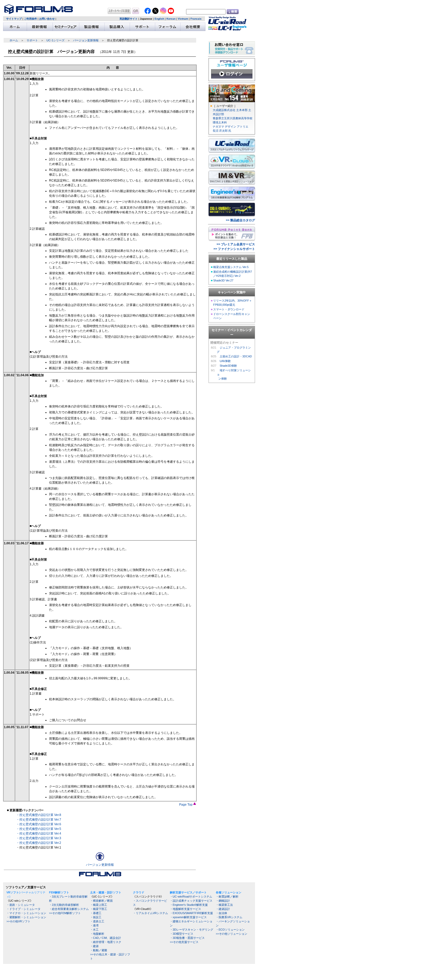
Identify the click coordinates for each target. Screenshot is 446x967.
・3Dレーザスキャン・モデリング (191, 929)
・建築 (94, 946)
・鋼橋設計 (223, 900)
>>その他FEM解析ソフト (65, 913)
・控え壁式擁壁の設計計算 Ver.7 (38, 819)
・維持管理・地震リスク (105, 942)
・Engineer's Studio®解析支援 (189, 904)
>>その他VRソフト (18, 921)
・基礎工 (95, 913)
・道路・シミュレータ (20, 904)
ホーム (14, 40)
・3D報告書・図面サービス (187, 937)
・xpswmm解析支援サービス (188, 917)
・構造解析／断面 (101, 900)
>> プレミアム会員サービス (236, 244)
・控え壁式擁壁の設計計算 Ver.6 (38, 824)
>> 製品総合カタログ (240, 220)
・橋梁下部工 (98, 908)
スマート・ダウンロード (228, 309)
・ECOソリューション (230, 929)
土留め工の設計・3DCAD (236, 356)
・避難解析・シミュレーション (26, 917)
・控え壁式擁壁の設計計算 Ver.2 (38, 843)
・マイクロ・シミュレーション (26, 913)
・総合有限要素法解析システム (69, 908)
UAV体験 (225, 361)
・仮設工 (95, 917)
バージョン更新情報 (86, 40)
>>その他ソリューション (231, 933)
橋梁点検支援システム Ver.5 (231, 267)
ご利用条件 (30, 18)
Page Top (186, 804)
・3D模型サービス (181, 933)
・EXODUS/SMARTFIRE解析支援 (191, 913)
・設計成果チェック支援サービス (191, 900)
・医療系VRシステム (229, 917)
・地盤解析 (97, 933)
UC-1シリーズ (55, 40)
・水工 (94, 929)
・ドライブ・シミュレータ (23, 908)
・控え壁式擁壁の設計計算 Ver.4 (38, 833)
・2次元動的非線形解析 (64, 904)
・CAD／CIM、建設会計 (105, 937)
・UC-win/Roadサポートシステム (191, 896)
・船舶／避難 (98, 950)
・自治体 (221, 913)
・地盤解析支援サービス (185, 908)
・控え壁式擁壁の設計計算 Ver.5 (38, 829)
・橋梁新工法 (224, 904)
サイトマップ (14, 18)
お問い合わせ (47, 18)
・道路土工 (97, 921)
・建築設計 (223, 908)
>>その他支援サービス (184, 942)
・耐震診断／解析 (227, 896)
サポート (32, 40)
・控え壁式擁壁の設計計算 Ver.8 (38, 815)
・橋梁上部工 (98, 904)
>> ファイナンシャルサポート (234, 249)
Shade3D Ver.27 (223, 280)
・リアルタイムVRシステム (150, 913)
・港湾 (94, 925)
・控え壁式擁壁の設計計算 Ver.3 (38, 838)
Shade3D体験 (228, 365)
